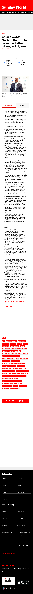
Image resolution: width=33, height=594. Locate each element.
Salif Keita (18, 376)
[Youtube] (27, 545)
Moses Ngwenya (6, 366)
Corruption (13, 343)
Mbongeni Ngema (15, 361)
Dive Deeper (8, 105)
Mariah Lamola (5, 361)
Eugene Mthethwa (17, 348)
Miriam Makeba (20, 363)
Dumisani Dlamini (14, 346)
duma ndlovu (5, 346)
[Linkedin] (13, 71)
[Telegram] (21, 71)
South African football (7, 383)
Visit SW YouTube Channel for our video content (14, 302)
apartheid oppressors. (11, 341)
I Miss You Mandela (13, 351)
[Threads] (3, 549)
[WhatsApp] (25, 71)
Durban (22, 346)
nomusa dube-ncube (20, 368)
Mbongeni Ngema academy (8, 363)
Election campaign (6, 348)
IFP (20, 351)
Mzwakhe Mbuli (21, 366)
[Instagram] (7, 545)
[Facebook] (9, 71)
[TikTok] (15, 545)
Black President (21, 341)
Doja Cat (25, 343)
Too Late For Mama (6, 386)
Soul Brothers (18, 381)
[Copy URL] (29, 71)
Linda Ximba (8, 306)
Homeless (4, 351)
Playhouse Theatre (13, 373)
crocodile (20, 343)
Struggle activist (18, 383)
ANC (3, 341)
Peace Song (5, 373)
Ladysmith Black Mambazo (8, 358)
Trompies (15, 386)
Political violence (23, 373)
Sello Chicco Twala (6, 378)
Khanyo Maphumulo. (14, 356)
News (3, 33)
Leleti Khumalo (24, 358)
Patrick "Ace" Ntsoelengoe (22, 371)
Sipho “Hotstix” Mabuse (7, 381)
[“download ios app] (23, 585)
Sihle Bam (15, 378)
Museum (14, 366)
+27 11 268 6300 (11, 554)
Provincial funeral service (8, 376)
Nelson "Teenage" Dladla (8, 368)
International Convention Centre (20, 353)
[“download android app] (9, 590)
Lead (18, 358)
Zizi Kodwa (16, 388)
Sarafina (24, 376)
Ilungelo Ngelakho (6, 353)
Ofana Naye (5, 371)
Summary (22, 105)
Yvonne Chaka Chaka (7, 388)
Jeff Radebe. (5, 356)
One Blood (12, 371)
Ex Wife (24, 348)
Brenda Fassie (5, 343)
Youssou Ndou (22, 386)
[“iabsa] (9, 585)
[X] (17, 71)
